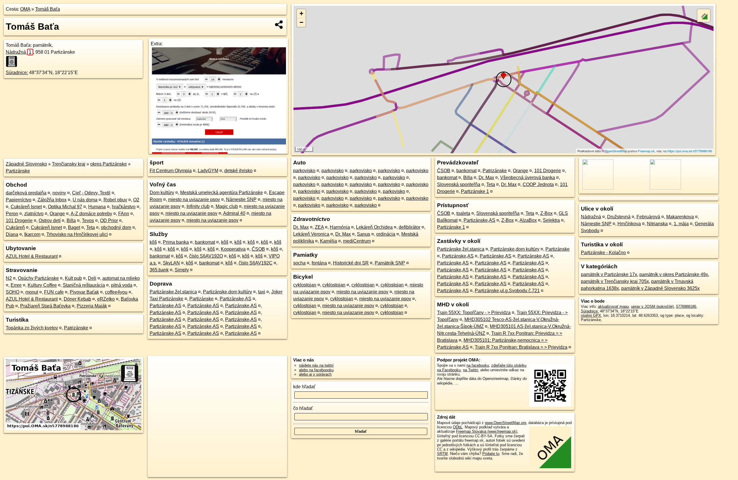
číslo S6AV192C (255, 262)
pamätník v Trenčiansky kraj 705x (615, 281)
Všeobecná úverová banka (527, 177)
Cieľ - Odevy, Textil (91, 192)
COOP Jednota (538, 184)
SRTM (442, 453)
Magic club (227, 206)
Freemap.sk (646, 151)
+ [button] (301, 13)
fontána (319, 262)
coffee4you (116, 292)
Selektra (551, 220)
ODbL (457, 427)
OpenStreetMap (616, 151)
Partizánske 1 (475, 191)
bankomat (205, 242)
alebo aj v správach (315, 374)
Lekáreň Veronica (311, 234)
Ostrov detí (50, 220)
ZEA (319, 227)
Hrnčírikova (629, 223)
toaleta (463, 213)
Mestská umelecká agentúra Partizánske (221, 192)
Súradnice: (17, 72)
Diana (12, 234)
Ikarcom (32, 234)
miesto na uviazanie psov (194, 199)
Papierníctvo (18, 199)
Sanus (363, 234)
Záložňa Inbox (52, 199)
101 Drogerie (19, 220)
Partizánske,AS (235, 298)
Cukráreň (15, 227)
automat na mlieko (121, 278)
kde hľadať (304, 386)
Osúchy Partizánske (38, 278)
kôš (153, 242)
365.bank (159, 269)
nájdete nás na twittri (316, 365)
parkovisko (304, 170)
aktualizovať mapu (613, 306)
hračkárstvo (123, 206)
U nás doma (85, 199)
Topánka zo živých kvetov (32, 327)
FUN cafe (54, 292)
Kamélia (328, 241)
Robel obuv (115, 199)
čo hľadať (303, 408)
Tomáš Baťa (47, 9)
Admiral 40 (234, 213)
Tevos (88, 220)
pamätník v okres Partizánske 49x (673, 274)
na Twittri (470, 370)
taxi (261, 291)
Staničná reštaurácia (84, 285)
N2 (9, 278)
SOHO (12, 292)
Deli (92, 278)
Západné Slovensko (26, 164)
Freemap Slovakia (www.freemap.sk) (486, 431)
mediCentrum (357, 241)
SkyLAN (171, 262)
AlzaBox (528, 220)
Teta (90, 227)
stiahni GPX (591, 315)
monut (31, 292)
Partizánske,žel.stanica (173, 291)
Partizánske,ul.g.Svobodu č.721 (507, 290)
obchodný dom (116, 227)
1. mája (681, 223)
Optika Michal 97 (65, 206)
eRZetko (106, 299)
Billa (71, 220)
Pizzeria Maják (92, 305)
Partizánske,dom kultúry (227, 291)
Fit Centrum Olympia (171, 170)
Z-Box (546, 213)
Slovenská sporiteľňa (458, 184)
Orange (57, 213)
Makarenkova (680, 216)
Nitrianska (657, 223)
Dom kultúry (162, 192)
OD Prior (109, 220)
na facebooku (477, 365)
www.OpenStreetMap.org (505, 423)
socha (299, 262)
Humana (97, 206)
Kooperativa (233, 249)
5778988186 (686, 306)
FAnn (123, 213)
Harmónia (340, 227)
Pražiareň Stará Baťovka (45, 305)
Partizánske (18, 170)
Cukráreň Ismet (26, 206)
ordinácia (385, 234)
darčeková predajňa (26, 192)
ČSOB (258, 249)
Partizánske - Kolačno (603, 252)
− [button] (301, 22)
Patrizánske (76, 327)
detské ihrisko (238, 170)
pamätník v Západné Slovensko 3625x (660, 288)
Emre (16, 285)
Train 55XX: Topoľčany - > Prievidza (474, 312)
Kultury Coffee (42, 285)
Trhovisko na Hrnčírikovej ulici (77, 234)
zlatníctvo (34, 213)
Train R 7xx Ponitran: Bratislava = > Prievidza (521, 347)
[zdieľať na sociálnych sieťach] (279, 24)
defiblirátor (409, 227)
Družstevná (618, 216)
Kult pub (73, 278)
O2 (136, 199)
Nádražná (18, 52)
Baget (74, 227)
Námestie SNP (241, 199)
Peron (12, 213)
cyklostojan (304, 284)
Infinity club (198, 206)
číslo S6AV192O (206, 256)
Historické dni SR (351, 262)
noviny (59, 192)
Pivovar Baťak (84, 292)
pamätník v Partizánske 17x (609, 274)
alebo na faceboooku (316, 370)
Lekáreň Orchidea (374, 227)
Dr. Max (301, 227)
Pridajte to (490, 453)
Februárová (648, 216)
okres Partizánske (108, 164)
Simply (182, 269)
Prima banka (176, 242)
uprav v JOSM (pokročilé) (652, 306)
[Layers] (703, 15)
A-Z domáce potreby (91, 213)
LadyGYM (208, 170)
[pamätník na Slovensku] (13, 61)
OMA (25, 9)
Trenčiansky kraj (68, 164)
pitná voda (121, 285)
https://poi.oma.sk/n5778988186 (689, 151)
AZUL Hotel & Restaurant (32, 256)
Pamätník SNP (390, 262)
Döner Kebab (77, 299)
